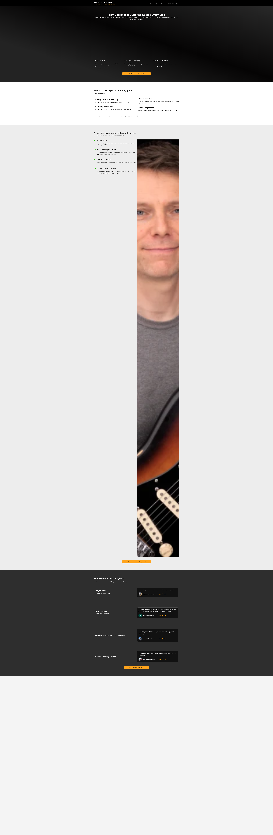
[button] (172, 3)
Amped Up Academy (103, 2)
